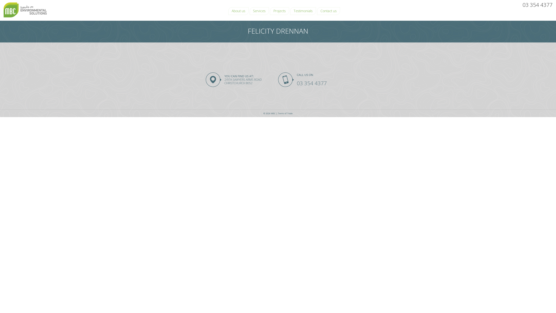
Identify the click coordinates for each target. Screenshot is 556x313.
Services (259, 10)
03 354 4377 (538, 4)
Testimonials (303, 10)
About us (238, 10)
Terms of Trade (285, 113)
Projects (279, 10)
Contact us (328, 10)
